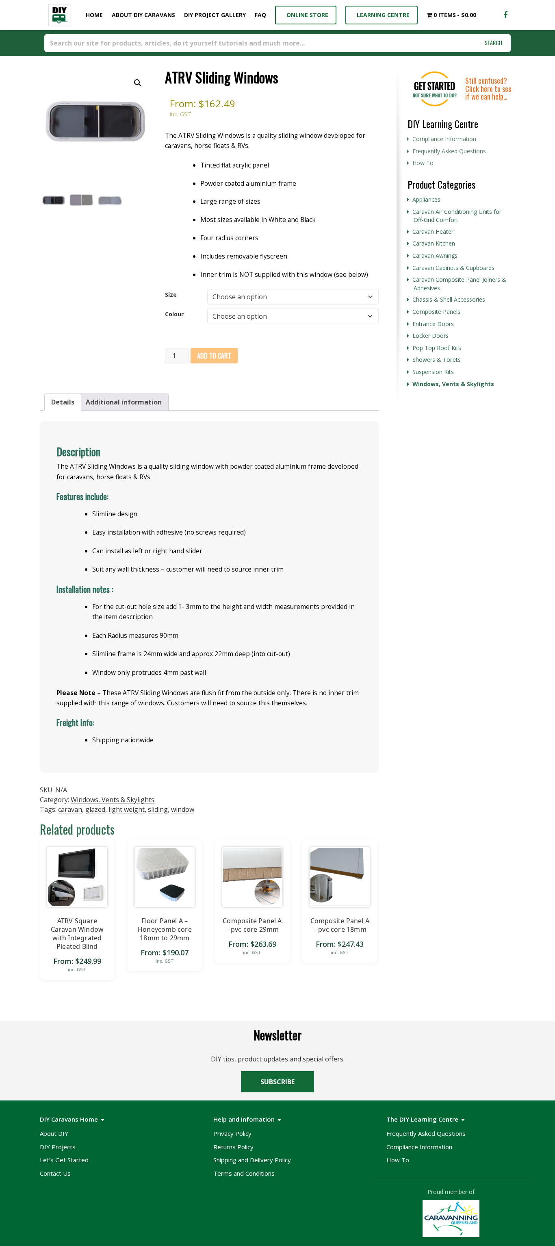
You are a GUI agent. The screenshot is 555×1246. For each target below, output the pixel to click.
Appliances (426, 199)
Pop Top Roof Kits (436, 348)
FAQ (260, 15)
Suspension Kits (433, 372)
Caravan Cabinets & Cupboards (453, 268)
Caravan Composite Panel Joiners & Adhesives (459, 284)
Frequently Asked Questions (449, 151)
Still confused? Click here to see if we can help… (488, 88)
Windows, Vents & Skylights (112, 799)
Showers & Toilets (436, 359)
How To (423, 163)
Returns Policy (233, 1147)
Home (92, 15)
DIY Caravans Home (69, 1119)
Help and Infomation (244, 1119)
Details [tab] (62, 402)
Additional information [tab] (124, 402)
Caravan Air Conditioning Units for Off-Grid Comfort (456, 216)
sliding (158, 809)
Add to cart (214, 356)
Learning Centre (381, 15)
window (182, 809)
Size (171, 294)
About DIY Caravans (143, 15)
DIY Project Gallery (215, 15)
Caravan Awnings (434, 255)
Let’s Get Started (64, 1160)
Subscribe (277, 1081)
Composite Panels (436, 311)
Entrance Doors (433, 324)
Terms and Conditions (244, 1173)
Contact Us (55, 1173)
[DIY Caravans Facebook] (505, 15)
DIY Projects (58, 1147)
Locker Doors (430, 335)
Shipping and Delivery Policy (252, 1160)
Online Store (305, 15)
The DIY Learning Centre (422, 1119)
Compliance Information (444, 139)
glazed (95, 809)
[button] (137, 83)
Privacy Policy (232, 1133)
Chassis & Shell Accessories (448, 299)
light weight (126, 809)
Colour (174, 314)
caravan (70, 809)
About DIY (54, 1133)
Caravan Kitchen (433, 243)
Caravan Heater (432, 231)
